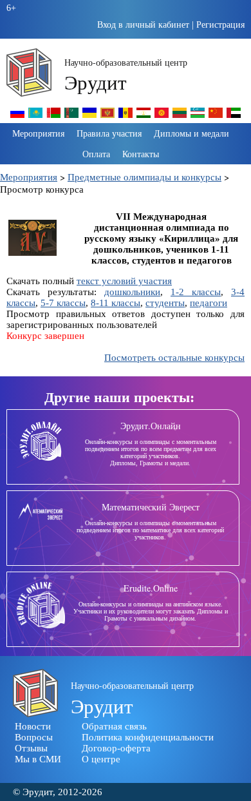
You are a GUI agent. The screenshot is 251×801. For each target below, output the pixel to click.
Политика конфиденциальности (148, 737)
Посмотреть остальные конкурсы (174, 357)
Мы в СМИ (38, 759)
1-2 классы (196, 292)
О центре (101, 759)
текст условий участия (124, 281)
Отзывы (31, 748)
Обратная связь (114, 726)
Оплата (96, 154)
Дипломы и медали (191, 133)
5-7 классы (63, 303)
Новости (33, 726)
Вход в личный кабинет (143, 25)
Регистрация (220, 25)
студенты (165, 303)
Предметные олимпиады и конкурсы (144, 177)
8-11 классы (115, 303)
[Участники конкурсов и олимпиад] (17, 116)
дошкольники (132, 292)
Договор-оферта (116, 748)
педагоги (208, 303)
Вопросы (34, 737)
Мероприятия (38, 133)
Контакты (140, 154)
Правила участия (109, 133)
